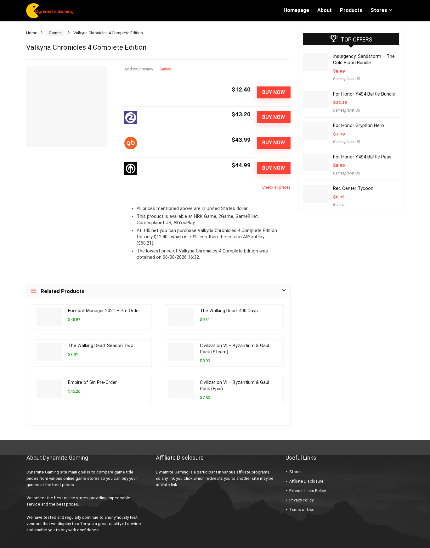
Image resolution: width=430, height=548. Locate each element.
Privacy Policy (301, 500)
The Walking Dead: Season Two (100, 345)
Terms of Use (301, 509)
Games (55, 32)
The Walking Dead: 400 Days (229, 310)
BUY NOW (273, 92)
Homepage (296, 10)
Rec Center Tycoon (353, 188)
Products (351, 10)
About (324, 10)
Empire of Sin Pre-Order (92, 382)
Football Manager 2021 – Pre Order (104, 310)
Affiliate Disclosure (306, 481)
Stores (379, 10)
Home (31, 32)
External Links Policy (307, 490)
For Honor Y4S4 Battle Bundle (364, 94)
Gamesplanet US (346, 79)
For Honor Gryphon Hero (358, 125)
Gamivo (339, 204)
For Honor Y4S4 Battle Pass (362, 157)
